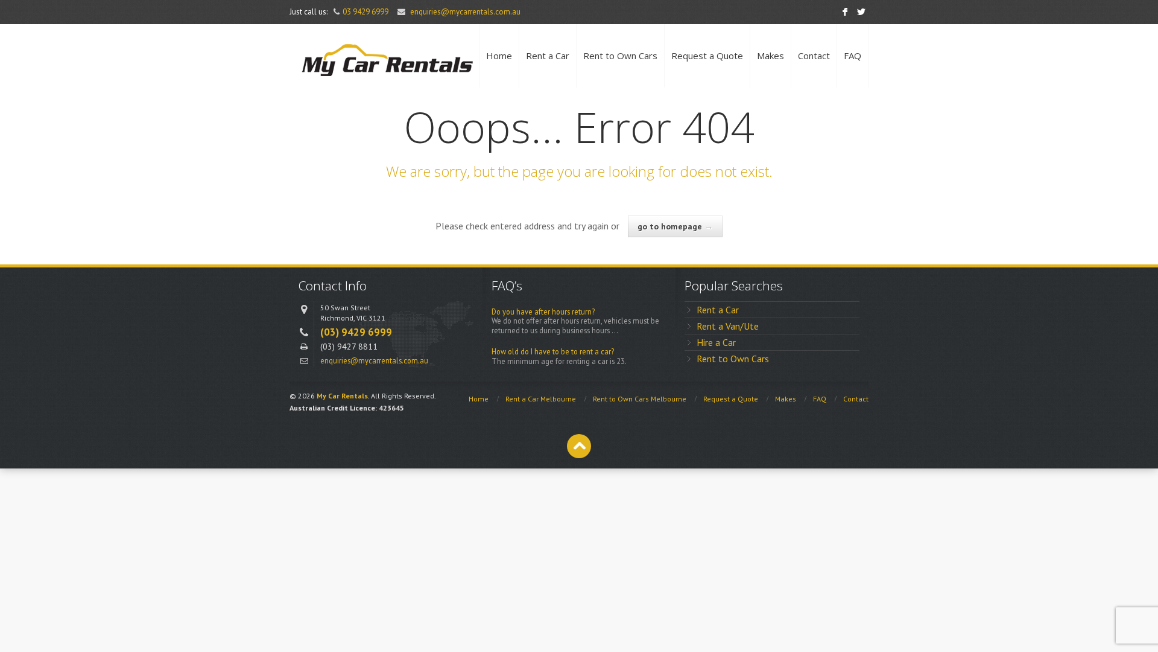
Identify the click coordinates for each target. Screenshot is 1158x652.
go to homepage (675, 226)
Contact (814, 56)
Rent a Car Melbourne (540, 398)
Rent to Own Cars (620, 56)
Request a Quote (707, 56)
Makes (770, 56)
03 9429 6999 (365, 12)
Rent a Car (547, 56)
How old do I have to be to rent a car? (553, 351)
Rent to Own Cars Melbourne (639, 398)
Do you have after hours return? (543, 311)
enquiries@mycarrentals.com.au (465, 12)
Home (499, 56)
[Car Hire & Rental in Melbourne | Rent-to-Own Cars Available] (386, 56)
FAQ (852, 56)
